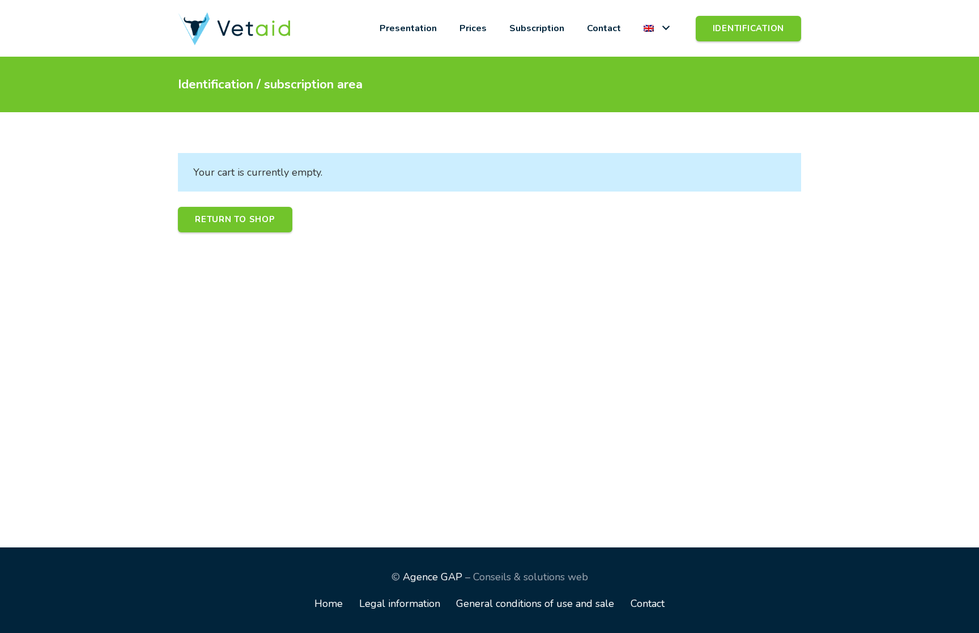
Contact (648, 603)
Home (328, 603)
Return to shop (235, 219)
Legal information (399, 603)
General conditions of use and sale (535, 603)
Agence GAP (432, 577)
